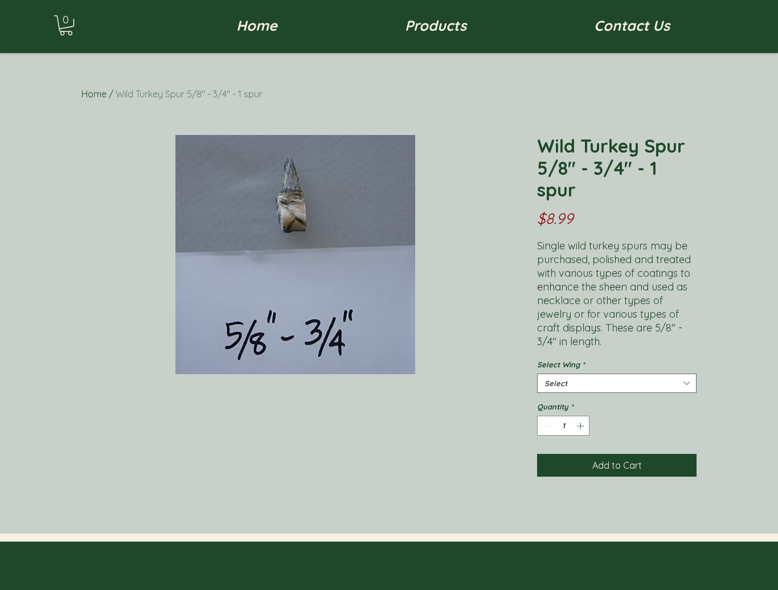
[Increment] (581, 426)
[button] (66, 25)
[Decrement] (545, 426)
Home (94, 94)
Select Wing (561, 364)
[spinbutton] (563, 426)
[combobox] (617, 383)
